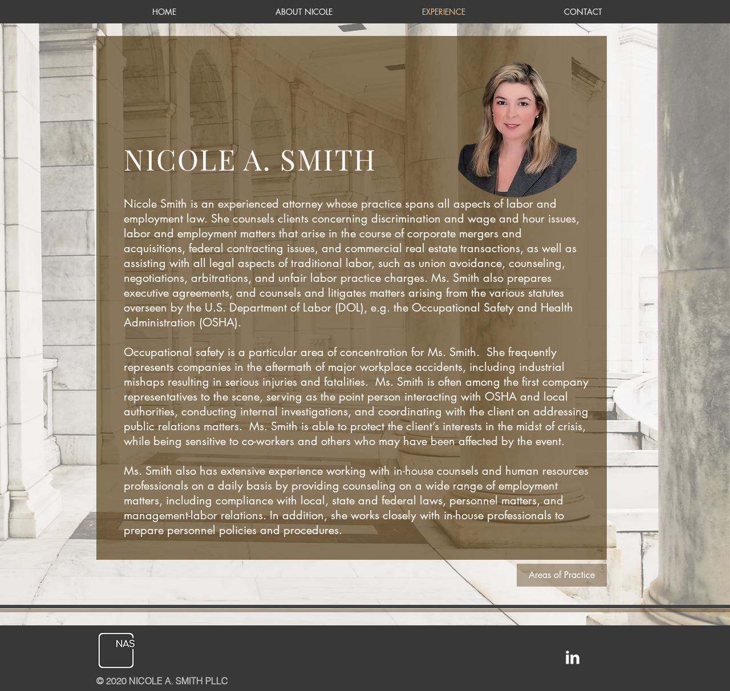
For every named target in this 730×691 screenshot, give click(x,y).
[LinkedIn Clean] (572, 657)
